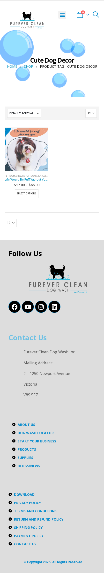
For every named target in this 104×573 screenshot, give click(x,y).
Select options (26, 193)
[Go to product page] (26, 149)
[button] (62, 15)
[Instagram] (41, 307)
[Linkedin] (54, 307)
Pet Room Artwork (15, 175)
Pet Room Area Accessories (40, 175)
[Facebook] (14, 307)
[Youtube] (28, 307)
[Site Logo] (27, 20)
